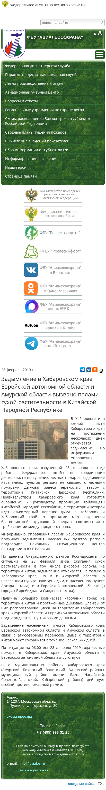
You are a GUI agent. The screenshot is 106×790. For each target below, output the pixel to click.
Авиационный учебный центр (32, 92)
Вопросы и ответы (21, 100)
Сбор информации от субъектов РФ (36, 149)
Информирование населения (31, 158)
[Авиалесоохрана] (14, 43)
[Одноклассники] (95, 371)
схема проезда (19, 716)
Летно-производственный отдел (34, 83)
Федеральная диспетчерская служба (37, 65)
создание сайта (81, 783)
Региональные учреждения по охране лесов (44, 109)
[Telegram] (82, 371)
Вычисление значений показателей (37, 141)
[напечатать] (101, 370)
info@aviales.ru (32, 763)
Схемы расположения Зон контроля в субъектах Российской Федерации (48, 121)
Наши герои (15, 167)
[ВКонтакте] (88, 371)
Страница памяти (21, 176)
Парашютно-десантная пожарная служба (41, 74)
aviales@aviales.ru (35, 770)
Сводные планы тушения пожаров (35, 132)
